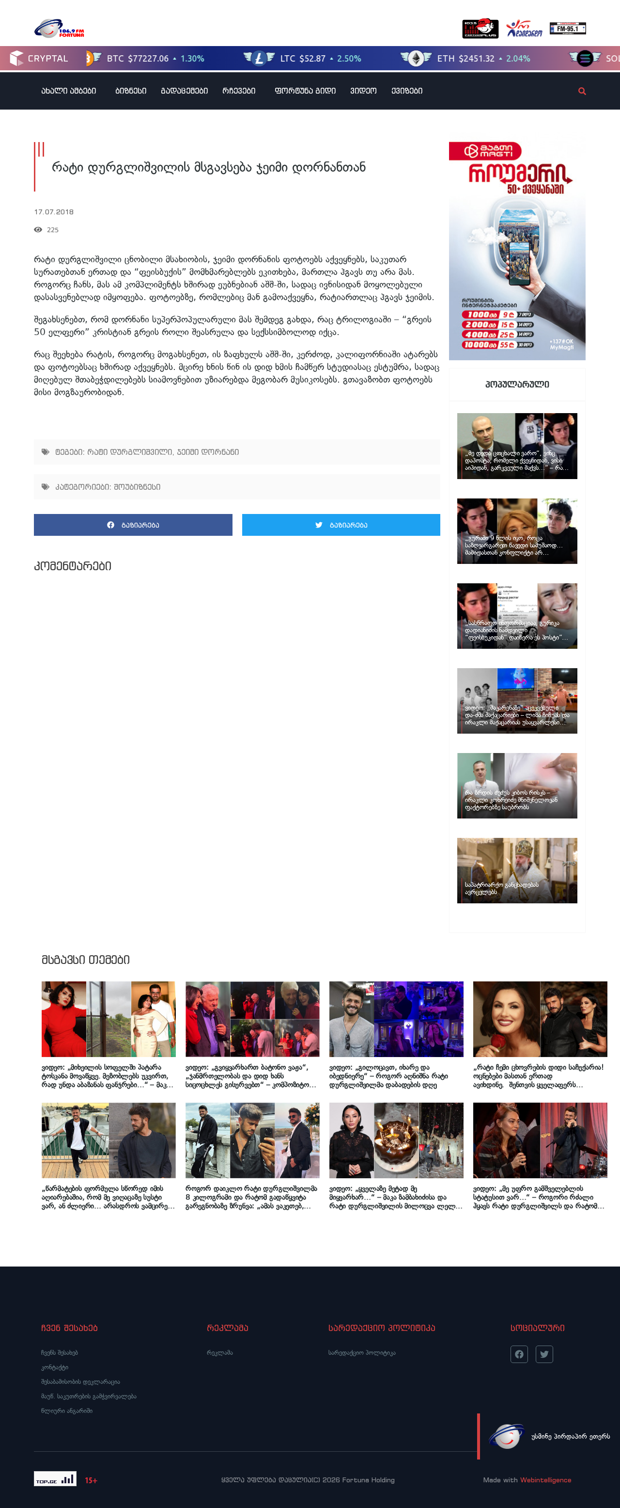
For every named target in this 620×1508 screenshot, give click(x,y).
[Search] (574, 91)
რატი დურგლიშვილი (129, 452)
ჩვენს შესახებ (59, 1352)
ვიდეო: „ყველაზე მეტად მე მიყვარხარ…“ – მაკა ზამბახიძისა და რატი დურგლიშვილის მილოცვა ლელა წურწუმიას (394, 1197)
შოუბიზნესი (137, 487)
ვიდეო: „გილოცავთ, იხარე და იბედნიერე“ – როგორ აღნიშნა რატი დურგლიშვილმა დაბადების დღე (388, 1076)
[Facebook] (519, 1354)
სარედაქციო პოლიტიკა (362, 1352)
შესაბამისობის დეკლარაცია (80, 1381)
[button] (133, 525)
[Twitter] (544, 1354)
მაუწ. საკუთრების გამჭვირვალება (89, 1396)
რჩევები (238, 91)
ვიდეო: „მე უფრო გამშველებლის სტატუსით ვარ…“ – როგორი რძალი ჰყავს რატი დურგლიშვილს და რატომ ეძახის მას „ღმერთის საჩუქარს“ (535, 1197)
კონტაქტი (54, 1367)
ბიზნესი (130, 91)
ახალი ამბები (68, 91)
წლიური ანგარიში (67, 1410)
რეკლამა (220, 1352)
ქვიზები (406, 91)
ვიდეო (363, 91)
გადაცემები (184, 91)
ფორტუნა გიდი (305, 91)
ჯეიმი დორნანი (208, 452)
